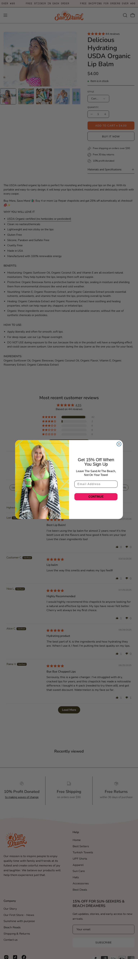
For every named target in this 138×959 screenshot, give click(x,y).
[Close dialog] (119, 444)
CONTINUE (96, 496)
